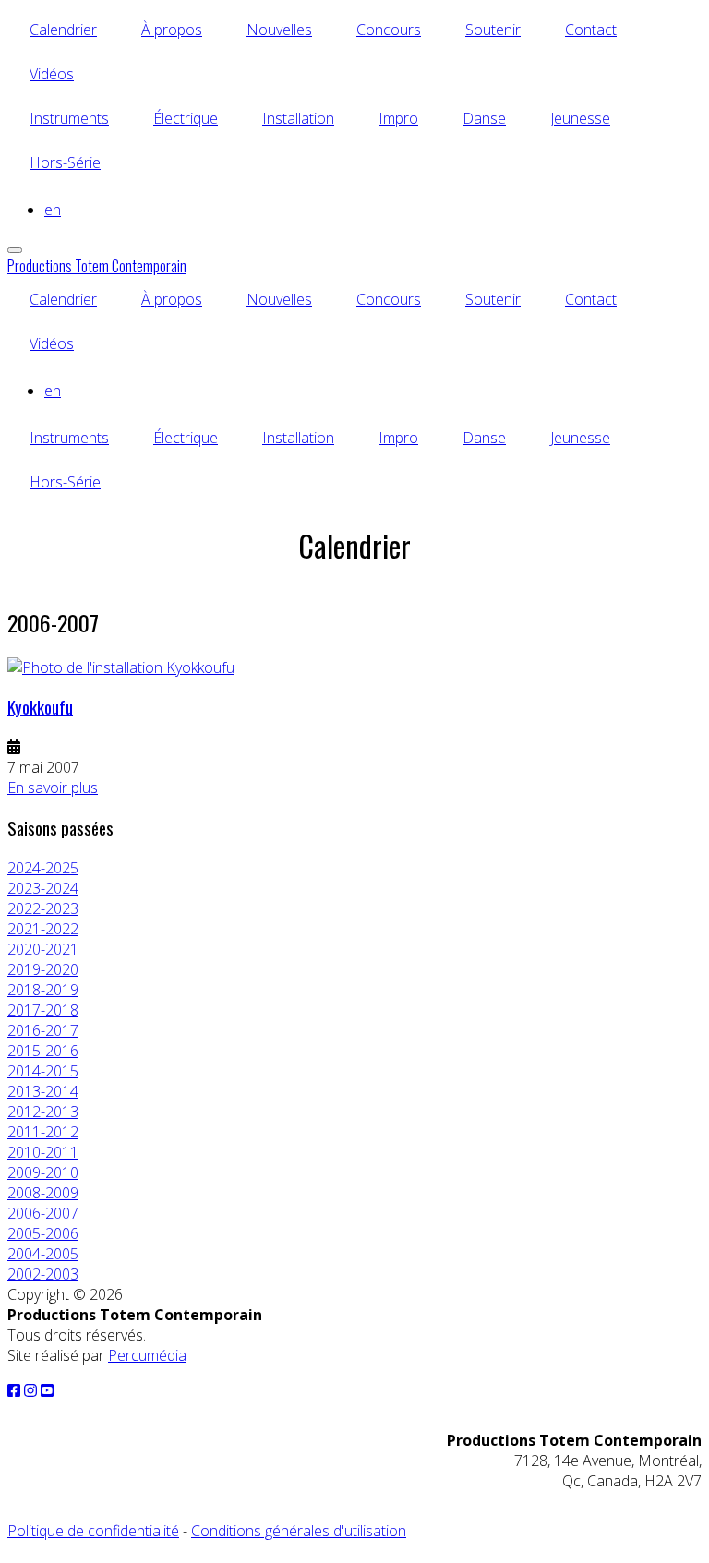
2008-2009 (42, 1193)
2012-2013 (42, 1111)
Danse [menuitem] (484, 118)
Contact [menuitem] (591, 29)
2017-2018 (42, 1010)
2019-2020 (42, 969)
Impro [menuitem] (398, 118)
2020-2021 (42, 949)
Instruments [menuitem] (69, 118)
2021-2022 (42, 929)
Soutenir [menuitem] (493, 29)
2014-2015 (42, 1071)
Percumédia (147, 1355)
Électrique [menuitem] (185, 118)
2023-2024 (42, 888)
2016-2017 (42, 1030)
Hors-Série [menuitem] (65, 162)
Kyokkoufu (40, 706)
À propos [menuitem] (171, 29)
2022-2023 (42, 908)
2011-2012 (42, 1132)
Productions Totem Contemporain (96, 266)
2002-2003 (42, 1274)
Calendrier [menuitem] (63, 29)
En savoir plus (52, 787)
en (52, 209)
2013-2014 (42, 1091)
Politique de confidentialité (93, 1531)
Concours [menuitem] (388, 29)
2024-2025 (42, 868)
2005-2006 (42, 1233)
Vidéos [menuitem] (52, 74)
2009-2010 (42, 1172)
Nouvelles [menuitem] (279, 29)
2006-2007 (42, 1213)
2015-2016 (42, 1050)
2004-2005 (42, 1254)
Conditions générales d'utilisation (298, 1531)
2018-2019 (42, 990)
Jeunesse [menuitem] (580, 118)
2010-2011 (42, 1152)
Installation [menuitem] (298, 118)
